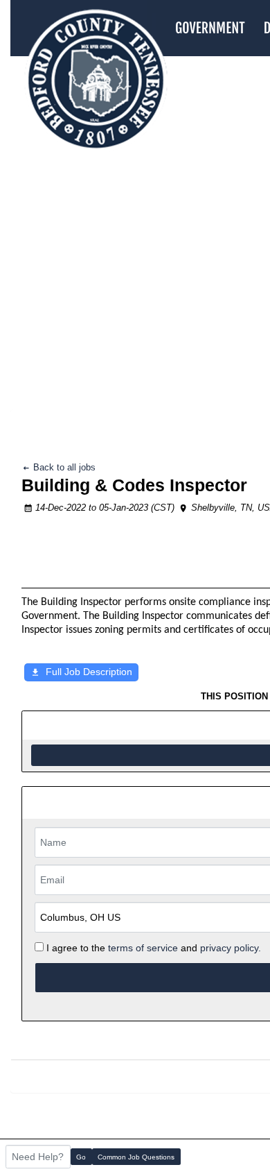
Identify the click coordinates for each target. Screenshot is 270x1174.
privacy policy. (230, 947)
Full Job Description (89, 671)
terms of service (143, 947)
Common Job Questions (136, 1157)
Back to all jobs (63, 467)
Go (81, 1157)
